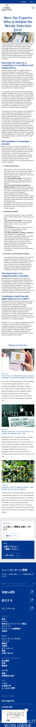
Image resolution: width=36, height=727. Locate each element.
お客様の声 (6, 686)
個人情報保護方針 (14, 717)
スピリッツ (6, 626)
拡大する (7, 600)
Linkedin (7, 707)
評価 (3, 663)
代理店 (4, 646)
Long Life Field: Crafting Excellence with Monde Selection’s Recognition (18, 488)
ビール (4, 621)
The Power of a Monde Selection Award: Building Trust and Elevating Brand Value (18, 377)
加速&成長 (8, 592)
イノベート (8, 608)
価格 (3, 651)
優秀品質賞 (5, 670)
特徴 (3, 673)
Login (24, 1)
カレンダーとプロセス (11, 639)
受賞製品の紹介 (8, 676)
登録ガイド (9, 536)
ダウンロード (7, 648)
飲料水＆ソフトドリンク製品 (14, 624)
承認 (8, 720)
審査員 (4, 666)
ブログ (4, 680)
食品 (3, 619)
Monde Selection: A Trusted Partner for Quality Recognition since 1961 (18, 433)
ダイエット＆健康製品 (11, 629)
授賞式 (4, 643)
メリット (5, 641)
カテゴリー (5, 616)
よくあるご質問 (8, 688)
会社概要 (5, 661)
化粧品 (4, 631)
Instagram (8, 701)
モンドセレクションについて (10, 658)
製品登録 (4, 636)
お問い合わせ (9, 555)
